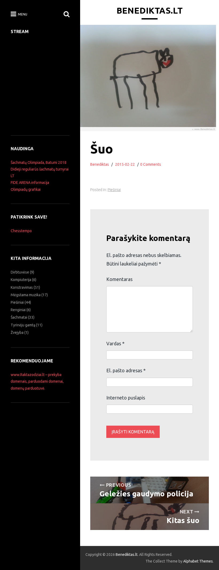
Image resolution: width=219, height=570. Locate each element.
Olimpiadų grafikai (26, 189)
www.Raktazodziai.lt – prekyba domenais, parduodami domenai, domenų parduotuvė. (37, 381)
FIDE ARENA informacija (30, 182)
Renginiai (18, 310)
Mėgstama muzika (26, 295)
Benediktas (99, 164)
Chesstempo (21, 231)
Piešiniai (114, 190)
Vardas (115, 343)
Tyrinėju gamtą (23, 325)
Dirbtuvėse (20, 272)
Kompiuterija (21, 280)
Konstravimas (22, 287)
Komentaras (119, 279)
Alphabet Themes (198, 561)
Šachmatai (19, 317)
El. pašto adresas (126, 370)
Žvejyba (17, 332)
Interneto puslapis (125, 397)
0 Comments (150, 164)
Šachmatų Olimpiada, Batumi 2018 (39, 162)
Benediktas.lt (149, 10)
